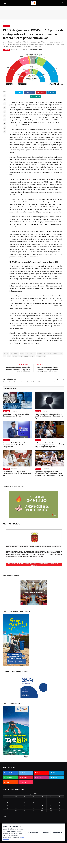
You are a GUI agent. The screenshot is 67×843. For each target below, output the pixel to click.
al (7, 353)
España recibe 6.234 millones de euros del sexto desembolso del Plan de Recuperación (17, 445)
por (61, 353)
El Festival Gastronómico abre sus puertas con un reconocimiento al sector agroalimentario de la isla (47, 369)
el (44, 353)
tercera (32, 356)
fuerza (49, 353)
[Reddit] (4, 127)
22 (51, 808)
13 (33, 805)
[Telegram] (4, 119)
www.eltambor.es (36, 50)
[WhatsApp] (4, 115)
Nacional (6, 26)
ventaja (38, 356)
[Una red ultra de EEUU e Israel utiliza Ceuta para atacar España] (17, 400)
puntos (15, 356)
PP (4, 356)
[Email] (4, 111)
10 (7, 805)
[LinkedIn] (4, 103)
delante (39, 353)
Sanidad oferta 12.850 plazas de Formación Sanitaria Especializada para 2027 (17, 473)
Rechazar (45, 832)
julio (30, 179)
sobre (20, 356)
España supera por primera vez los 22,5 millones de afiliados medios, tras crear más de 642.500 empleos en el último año (49, 473)
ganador (55, 353)
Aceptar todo (33, 832)
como (22, 353)
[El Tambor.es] (33, 3)
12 (24, 805)
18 (16, 808)
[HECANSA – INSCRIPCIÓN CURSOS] (33, 687)
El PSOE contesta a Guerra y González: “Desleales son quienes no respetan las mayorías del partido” (18, 369)
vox (44, 356)
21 (42, 808)
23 (59, 808)
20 (33, 808)
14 (42, 805)
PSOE (9, 356)
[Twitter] (4, 99)
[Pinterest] (4, 107)
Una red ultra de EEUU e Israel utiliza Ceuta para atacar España (16, 415)
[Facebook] (4, 95)
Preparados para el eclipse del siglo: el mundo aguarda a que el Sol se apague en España (49, 416)
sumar (26, 356)
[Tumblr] (4, 123)
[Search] (62, 3)
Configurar (57, 832)
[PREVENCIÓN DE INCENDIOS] (33, 504)
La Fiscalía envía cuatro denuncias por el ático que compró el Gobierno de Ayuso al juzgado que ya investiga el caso (49, 445)
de (34, 353)
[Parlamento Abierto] (33, 593)
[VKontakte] (4, 131)
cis (11, 353)
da (31, 353)
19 (24, 808)
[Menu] (5, 3)
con (27, 353)
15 (50, 805)
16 (59, 805)
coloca (16, 353)
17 (7, 808)
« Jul (4, 817)
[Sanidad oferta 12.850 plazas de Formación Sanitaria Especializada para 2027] (17, 458)
